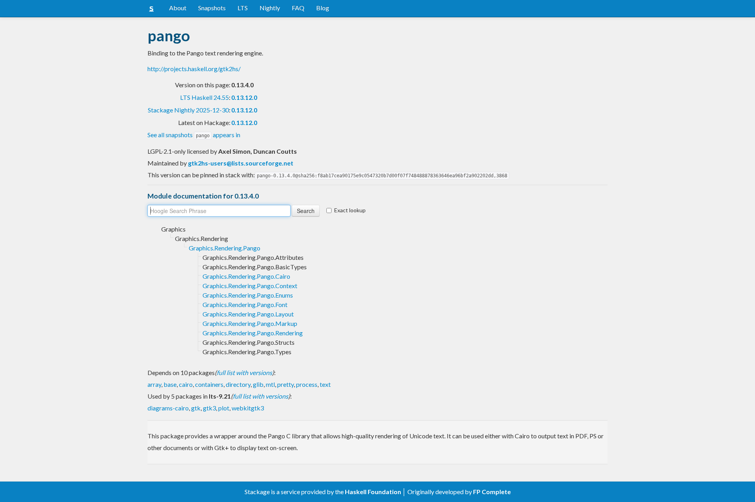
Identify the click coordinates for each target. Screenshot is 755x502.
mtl (270, 384)
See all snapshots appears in (193, 134)
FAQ (298, 7)
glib (258, 384)
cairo (186, 384)
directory (238, 384)
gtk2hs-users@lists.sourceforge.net (240, 163)
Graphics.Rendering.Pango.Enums (248, 295)
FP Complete (492, 491)
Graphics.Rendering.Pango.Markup (250, 323)
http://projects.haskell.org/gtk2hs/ (194, 68)
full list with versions (244, 372)
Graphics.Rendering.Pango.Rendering (253, 333)
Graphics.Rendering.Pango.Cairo (246, 276)
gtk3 (209, 408)
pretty (285, 384)
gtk (196, 408)
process (306, 384)
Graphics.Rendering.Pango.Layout (248, 314)
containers (209, 384)
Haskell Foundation (373, 491)
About (177, 7)
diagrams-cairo (168, 408)
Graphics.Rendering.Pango (224, 248)
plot (223, 408)
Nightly (270, 7)
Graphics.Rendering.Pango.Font (245, 304)
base (170, 384)
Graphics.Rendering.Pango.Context (250, 285)
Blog (322, 7)
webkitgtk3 (248, 408)
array (154, 384)
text (325, 384)
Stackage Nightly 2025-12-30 (188, 110)
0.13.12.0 (244, 97)
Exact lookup (350, 210)
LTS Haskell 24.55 (204, 97)
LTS (243, 7)
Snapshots (212, 7)
